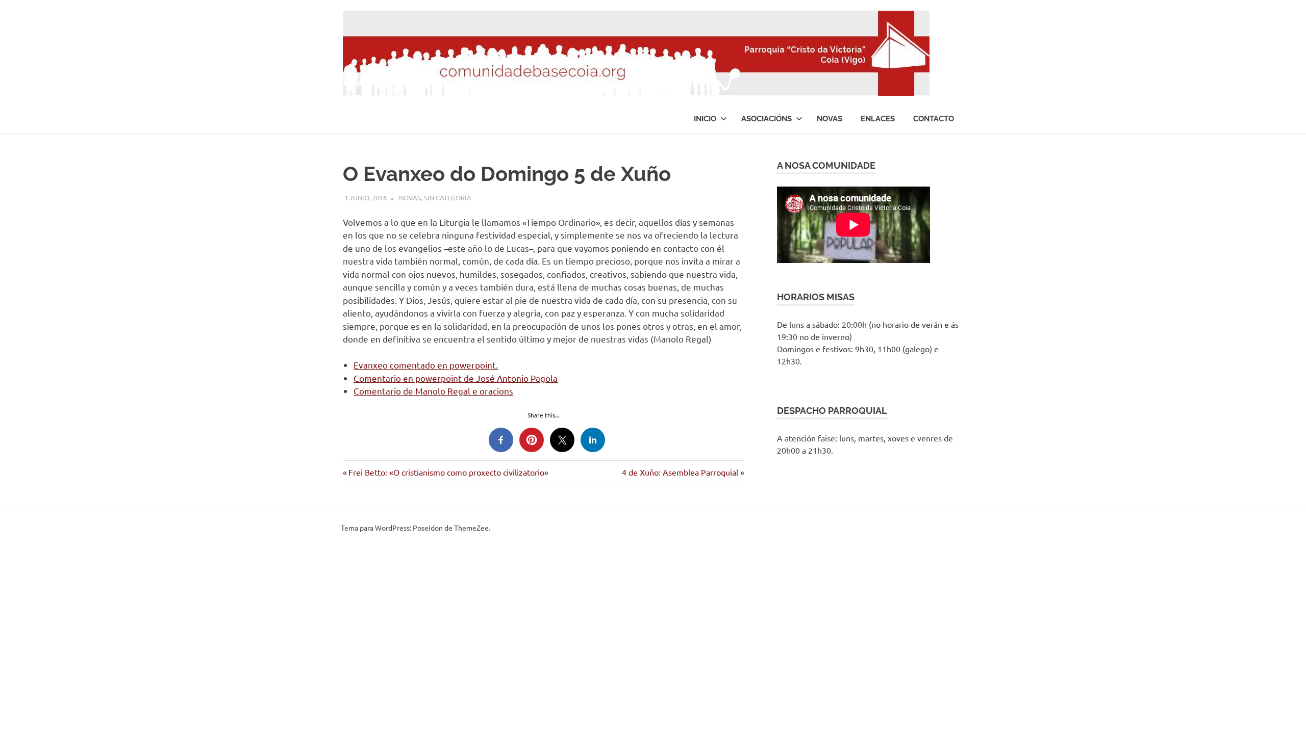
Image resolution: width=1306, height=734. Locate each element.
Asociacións (766, 118)
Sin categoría (447, 197)
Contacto (933, 118)
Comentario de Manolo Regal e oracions (433, 390)
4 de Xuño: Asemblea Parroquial (680, 472)
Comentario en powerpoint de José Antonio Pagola (456, 378)
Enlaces (878, 118)
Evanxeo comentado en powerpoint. (426, 364)
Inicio (705, 118)
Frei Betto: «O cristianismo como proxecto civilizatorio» (448, 472)
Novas (829, 118)
